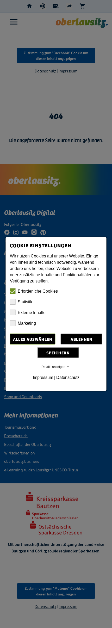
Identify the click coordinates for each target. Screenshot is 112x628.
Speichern (58, 352)
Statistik (25, 302)
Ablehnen (81, 339)
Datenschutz (67, 377)
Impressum (43, 377)
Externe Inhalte (32, 312)
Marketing (27, 323)
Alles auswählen (32, 339)
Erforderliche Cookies (38, 291)
